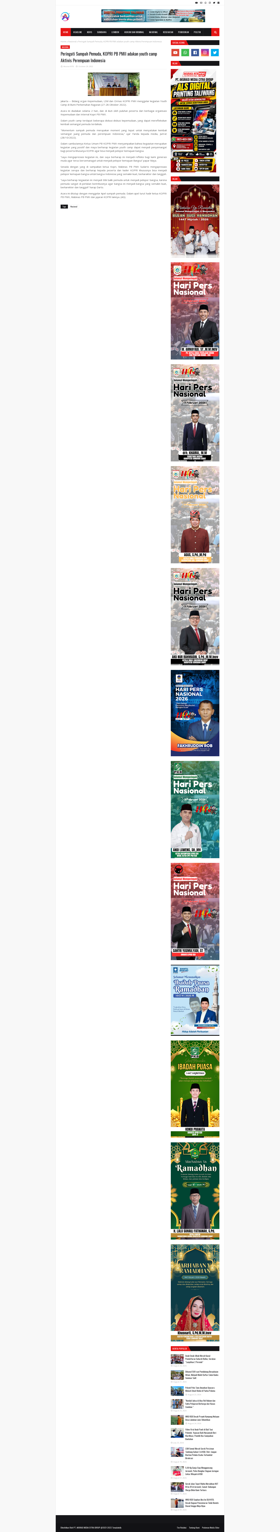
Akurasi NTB (68, 66)
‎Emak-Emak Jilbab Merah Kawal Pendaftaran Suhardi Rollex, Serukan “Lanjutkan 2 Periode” (200, 1359)
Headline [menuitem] (77, 32)
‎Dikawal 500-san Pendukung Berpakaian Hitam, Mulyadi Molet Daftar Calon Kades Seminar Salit (201, 1375)
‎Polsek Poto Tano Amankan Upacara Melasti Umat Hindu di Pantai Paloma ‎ (200, 1389)
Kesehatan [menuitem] (168, 32)
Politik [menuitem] (197, 32)
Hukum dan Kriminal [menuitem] (134, 32)
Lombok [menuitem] (115, 32)
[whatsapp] (205, 3)
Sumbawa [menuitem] (101, 32)
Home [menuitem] (65, 32)
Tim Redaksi (182, 1527)
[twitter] (214, 3)
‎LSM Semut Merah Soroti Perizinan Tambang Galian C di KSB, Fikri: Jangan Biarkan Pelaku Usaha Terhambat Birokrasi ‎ (200, 1453)
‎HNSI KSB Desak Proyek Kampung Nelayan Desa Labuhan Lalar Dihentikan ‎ (202, 1418)
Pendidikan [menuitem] (183, 32)
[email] (201, 3)
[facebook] (218, 3)
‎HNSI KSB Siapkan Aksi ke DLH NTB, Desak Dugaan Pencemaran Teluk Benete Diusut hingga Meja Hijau (202, 1503)
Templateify (116, 1527)
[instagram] (209, 3)
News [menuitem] (89, 32)
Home (63, 41)
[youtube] (196, 3)
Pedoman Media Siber (210, 1527)
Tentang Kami (194, 1527)
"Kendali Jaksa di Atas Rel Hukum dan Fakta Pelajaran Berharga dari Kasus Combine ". (200, 1404)
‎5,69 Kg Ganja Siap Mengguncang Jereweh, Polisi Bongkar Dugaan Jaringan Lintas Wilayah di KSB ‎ (202, 1471)
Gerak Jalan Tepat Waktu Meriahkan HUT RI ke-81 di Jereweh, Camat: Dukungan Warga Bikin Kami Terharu (201, 1487)
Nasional (72, 41)
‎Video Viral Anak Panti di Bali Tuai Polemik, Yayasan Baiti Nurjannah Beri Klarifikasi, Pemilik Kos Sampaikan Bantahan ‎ (200, 1434)
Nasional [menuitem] (153, 32)
